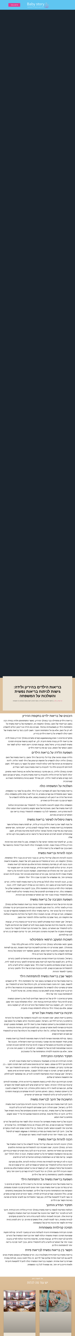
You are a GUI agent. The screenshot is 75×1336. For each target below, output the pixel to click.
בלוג (55, 701)
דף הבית (60, 701)
